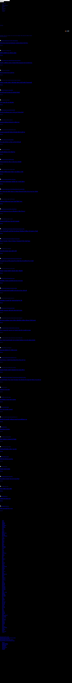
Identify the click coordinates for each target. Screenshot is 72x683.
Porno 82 (3, 588)
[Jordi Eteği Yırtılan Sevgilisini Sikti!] (6, 90)
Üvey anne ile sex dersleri (7, 102)
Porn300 (3, 583)
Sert (2, 600)
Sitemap (3, 649)
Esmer (3, 544)
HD (2, 7)
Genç (3, 551)
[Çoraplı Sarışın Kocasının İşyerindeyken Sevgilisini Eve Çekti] (11, 258)
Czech (3, 537)
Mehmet (1, 45)
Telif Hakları (4, 645)
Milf (3, 575)
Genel (3, 552)
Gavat (3, 548)
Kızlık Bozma (4, 566)
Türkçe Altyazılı (4, 5)
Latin (3, 570)
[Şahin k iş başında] (3, 387)
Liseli (3, 572)
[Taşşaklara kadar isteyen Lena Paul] (6, 476)
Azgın (5, 35)
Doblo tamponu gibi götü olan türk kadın (11, 310)
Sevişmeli (3, 601)
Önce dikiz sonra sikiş (6, 488)
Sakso (3, 597)
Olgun (3, 578)
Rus (2, 596)
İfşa (2, 560)
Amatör (3, 11)
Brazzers (3, 534)
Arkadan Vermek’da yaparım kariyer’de (11, 300)
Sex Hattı (3, 648)
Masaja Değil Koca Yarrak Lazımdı (9, 221)
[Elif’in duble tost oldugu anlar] (5, 50)
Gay (3, 549)
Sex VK (15, 35)
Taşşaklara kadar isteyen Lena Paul (9, 478)
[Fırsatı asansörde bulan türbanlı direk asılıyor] (8, 129)
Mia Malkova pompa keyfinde (8, 439)
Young (3, 628)
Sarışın (3, 598)
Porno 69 (3, 587)
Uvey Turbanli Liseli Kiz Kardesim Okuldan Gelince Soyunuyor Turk (19, 231)
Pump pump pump (5, 468)
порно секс (4, 631)
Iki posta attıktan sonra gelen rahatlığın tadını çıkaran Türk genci (18, 320)
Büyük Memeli (4, 535)
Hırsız (3, 559)
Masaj (3, 573)
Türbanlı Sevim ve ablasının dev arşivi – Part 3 (8, 637)
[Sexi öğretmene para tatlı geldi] (5, 248)
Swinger (18, 35)
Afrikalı (3, 522)
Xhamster (3, 619)
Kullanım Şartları (5, 644)
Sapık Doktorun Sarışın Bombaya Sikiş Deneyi (12, 211)
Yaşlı (3, 624)
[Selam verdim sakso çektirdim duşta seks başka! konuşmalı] (10, 80)
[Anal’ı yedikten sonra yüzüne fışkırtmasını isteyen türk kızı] (10, 60)
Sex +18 (12, 35)
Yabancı (30, 35)
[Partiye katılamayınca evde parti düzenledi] (7, 109)
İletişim (3, 642)
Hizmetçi (3, 558)
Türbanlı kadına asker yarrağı (8, 449)
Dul (2, 539)
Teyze (3, 610)
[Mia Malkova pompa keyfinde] (5, 436)
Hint (3, 557)
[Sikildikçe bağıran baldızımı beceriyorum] (7, 278)
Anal (3, 528)
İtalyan (3, 563)
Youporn (3, 629)
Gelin (3, 550)
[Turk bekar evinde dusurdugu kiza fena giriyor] (8, 357)
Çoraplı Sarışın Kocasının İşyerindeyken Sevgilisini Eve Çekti (16, 260)
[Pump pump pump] (3, 466)
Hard (3, 555)
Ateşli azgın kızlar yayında (4, 636)
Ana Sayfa (4, 3)
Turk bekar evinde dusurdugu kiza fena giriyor (12, 360)
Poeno (3, 581)
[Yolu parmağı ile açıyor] (4, 506)
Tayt (3, 608)
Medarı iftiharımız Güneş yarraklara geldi (11, 171)
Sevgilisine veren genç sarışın (8, 399)
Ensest (3, 540)
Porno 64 (3, 10)
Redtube (3, 594)
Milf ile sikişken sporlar (6, 459)
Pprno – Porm (4, 592)
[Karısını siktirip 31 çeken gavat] (5, 347)
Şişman (3, 604)
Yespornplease (4, 627)
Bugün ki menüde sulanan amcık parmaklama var (13, 419)
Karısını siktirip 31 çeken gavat (8, 350)
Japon (3, 564)
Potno (3, 591)
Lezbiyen (3, 571)
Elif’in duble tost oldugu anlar (8, 52)
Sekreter (3, 599)
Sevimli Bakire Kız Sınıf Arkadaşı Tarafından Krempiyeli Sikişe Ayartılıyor (20, 379)
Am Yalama (4, 525)
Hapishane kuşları (5, 429)
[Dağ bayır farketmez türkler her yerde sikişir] (7, 179)
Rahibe (3, 593)
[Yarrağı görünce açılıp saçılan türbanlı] (6, 139)
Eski (3, 543)
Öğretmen (3, 577)
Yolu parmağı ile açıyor (6, 508)
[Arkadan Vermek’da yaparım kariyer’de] (7, 298)
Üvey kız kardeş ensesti (6, 409)
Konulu (3, 6)
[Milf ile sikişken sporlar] (4, 456)
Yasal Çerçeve (4, 647)
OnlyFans (3, 579)
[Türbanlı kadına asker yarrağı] (5, 446)
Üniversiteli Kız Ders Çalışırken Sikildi (10, 161)
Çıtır (3, 536)
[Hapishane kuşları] (3, 426)
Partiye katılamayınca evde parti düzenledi (11, 112)
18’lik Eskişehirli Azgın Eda (4, 638)
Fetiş (3, 545)
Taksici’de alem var (5, 498)
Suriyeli (3, 606)
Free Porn (3, 8)
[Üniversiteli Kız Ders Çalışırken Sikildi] (7, 159)
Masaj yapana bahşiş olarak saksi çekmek (11, 270)
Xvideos (27, 35)
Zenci (3, 630)
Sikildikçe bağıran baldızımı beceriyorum (11, 280)
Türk (3, 4)
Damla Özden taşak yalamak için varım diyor (12, 369)
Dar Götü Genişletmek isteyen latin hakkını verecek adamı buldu (17, 340)
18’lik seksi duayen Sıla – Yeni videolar (6, 639)
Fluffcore (1, 25)
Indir (3, 561)
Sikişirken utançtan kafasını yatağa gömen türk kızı (14, 43)
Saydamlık (4, 646)
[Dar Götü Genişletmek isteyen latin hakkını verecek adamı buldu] (11, 337)
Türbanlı (3, 613)
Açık (3, 521)
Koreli (3, 569)
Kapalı (3, 565)
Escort (3, 542)
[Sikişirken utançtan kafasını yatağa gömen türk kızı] (9, 40)
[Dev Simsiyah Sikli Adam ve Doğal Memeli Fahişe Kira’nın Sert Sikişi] (12, 189)
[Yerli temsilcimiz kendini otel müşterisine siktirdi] (8, 288)
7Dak (3, 520)
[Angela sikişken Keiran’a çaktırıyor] (6, 119)
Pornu (3, 590)
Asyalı (3, 530)
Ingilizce (3, 562)
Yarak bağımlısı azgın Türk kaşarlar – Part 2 (7, 640)
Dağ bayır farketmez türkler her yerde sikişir (12, 181)
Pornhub (3, 584)
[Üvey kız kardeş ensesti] (4, 407)
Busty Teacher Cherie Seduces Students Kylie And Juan (15, 241)
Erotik (3, 541)
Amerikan (1, 35)
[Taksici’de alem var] (3, 496)
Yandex (3, 623)
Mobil (3, 576)
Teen (3, 609)
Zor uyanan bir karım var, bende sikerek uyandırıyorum (15, 330)
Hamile (3, 554)
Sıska (3, 605)
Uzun (3, 617)
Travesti (3, 612)
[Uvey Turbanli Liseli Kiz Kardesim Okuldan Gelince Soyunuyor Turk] (12, 228)
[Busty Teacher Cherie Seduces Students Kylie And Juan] (10, 238)
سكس (3, 632)
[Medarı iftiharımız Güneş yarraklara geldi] (7, 169)
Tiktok (3, 611)
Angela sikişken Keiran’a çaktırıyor (9, 122)
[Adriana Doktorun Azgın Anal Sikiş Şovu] (7, 199)
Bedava (3, 533)
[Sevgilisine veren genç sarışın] (5, 397)
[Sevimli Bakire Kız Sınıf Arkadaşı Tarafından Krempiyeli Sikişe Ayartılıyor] (13, 377)
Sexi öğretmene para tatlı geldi (8, 251)
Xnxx (3, 9)
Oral (3, 580)
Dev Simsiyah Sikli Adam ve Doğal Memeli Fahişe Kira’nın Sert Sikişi (19, 191)
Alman (3, 524)
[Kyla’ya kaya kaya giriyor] (5, 70)
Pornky (3, 585)
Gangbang (4, 547)
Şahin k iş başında (5, 389)
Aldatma (3, 523)
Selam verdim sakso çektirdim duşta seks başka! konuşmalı (16, 82)
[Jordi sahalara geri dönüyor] (5, 149)
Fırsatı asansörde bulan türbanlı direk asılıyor (12, 132)
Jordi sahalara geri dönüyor (7, 151)
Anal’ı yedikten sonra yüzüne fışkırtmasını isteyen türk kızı (16, 62)
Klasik (3, 567)
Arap (3, 529)
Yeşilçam (3, 626)
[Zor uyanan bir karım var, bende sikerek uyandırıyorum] (9, 327)
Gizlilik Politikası (5, 643)
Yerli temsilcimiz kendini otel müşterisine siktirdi (13, 290)
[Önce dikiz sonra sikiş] (4, 486)
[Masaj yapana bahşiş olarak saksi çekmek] (7, 268)
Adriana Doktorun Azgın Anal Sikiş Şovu (11, 201)
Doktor (3, 538)
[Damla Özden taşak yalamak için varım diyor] (8, 367)
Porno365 (3, 589)
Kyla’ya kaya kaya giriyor (7, 72)
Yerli (3, 625)
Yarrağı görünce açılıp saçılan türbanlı (10, 142)
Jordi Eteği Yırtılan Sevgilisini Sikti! (10, 92)
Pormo (3, 582)
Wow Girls (4, 618)
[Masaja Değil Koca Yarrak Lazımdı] (6, 218)
